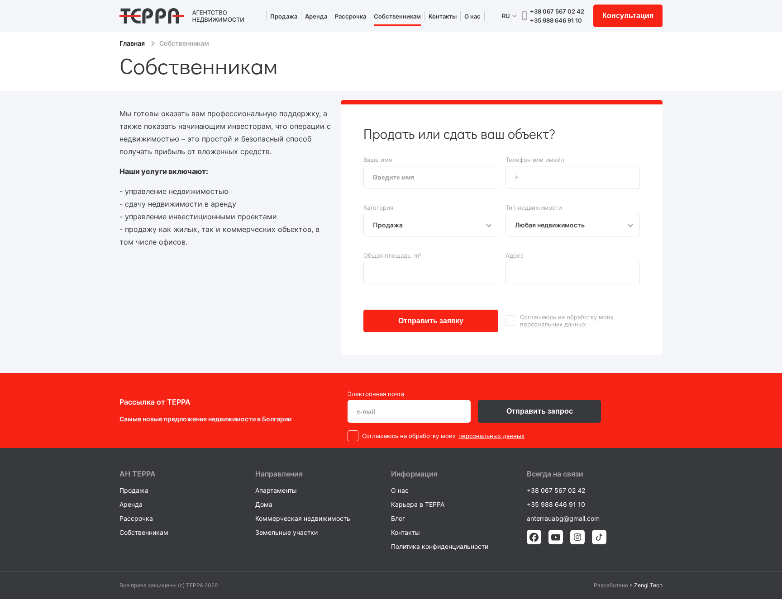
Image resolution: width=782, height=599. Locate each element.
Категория (378, 207)
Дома (263, 504)
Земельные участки (286, 532)
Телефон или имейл (534, 159)
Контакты (443, 16)
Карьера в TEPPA (417, 504)
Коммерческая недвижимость (302, 518)
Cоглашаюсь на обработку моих (567, 317)
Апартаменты (276, 490)
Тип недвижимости (533, 207)
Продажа (283, 16)
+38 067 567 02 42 (557, 11)
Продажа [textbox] (388, 225)
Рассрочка (350, 16)
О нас (472, 16)
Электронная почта (376, 393)
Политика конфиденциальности (439, 546)
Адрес (514, 255)
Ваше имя (377, 159)
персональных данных (553, 324)
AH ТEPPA (137, 473)
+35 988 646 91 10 (556, 20)
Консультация (627, 15)
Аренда (316, 16)
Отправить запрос (539, 411)
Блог (398, 518)
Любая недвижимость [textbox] (550, 225)
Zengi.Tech (648, 585)
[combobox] (430, 225)
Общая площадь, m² (392, 255)
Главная (132, 43)
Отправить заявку (430, 321)
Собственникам (397, 16)
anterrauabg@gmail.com (563, 518)
